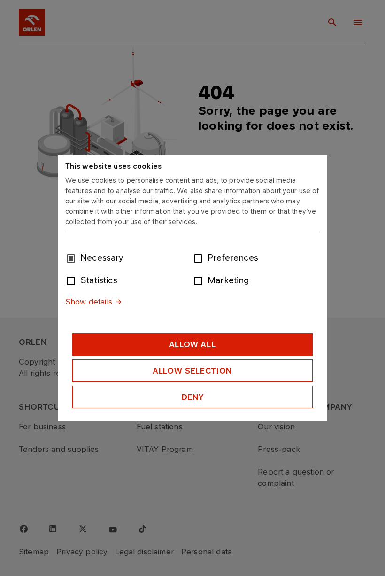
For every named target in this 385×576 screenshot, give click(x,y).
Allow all (192, 344)
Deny (193, 397)
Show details (88, 301)
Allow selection (192, 370)
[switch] (200, 257)
